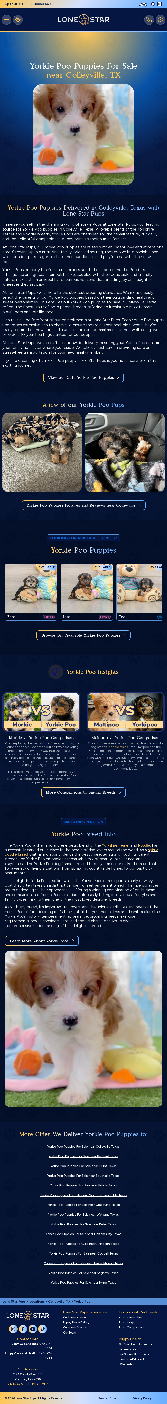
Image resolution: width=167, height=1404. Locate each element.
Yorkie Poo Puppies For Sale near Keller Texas (83, 1224)
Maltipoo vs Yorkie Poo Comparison (126, 737)
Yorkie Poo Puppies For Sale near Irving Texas (83, 1282)
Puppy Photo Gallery (76, 1322)
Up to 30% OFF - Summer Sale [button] (28, 4)
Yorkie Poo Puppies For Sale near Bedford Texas (83, 1156)
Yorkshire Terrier (116, 845)
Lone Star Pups (14, 1301)
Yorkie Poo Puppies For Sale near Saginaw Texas (83, 1273)
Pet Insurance (127, 1349)
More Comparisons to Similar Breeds (81, 792)
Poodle (144, 845)
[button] (152, 4)
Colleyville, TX (59, 1301)
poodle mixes (118, 747)
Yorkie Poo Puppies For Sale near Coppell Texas (83, 1253)
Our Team (69, 1332)
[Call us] (149, 20)
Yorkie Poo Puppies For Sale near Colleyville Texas (83, 1146)
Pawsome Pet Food (131, 1359)
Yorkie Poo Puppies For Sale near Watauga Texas (83, 1214)
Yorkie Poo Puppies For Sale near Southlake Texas (83, 1176)
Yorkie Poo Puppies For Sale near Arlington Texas (83, 1244)
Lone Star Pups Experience (85, 1312)
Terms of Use (107, 1398)
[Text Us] (160, 20)
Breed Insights (128, 1322)
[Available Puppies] (18, 20)
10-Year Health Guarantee (136, 1344)
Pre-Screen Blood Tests (134, 1354)
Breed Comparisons (132, 1327)
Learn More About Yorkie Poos (39, 940)
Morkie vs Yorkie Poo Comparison (41, 737)
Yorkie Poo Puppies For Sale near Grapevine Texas (83, 1205)
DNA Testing (127, 1364)
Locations (37, 1301)
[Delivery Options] (143, 4)
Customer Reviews (75, 1317)
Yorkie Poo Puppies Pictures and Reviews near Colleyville (81, 505)
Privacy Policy (142, 1398)
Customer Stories (74, 1327)
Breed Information (131, 1317)
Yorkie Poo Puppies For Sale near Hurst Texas (84, 1166)
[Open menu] (6, 20)
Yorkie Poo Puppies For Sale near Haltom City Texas (83, 1234)
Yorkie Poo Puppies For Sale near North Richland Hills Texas (83, 1195)
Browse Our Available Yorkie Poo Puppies (80, 635)
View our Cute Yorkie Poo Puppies (81, 377)
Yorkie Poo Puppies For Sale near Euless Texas (83, 1185)
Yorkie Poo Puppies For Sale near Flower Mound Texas (83, 1263)
